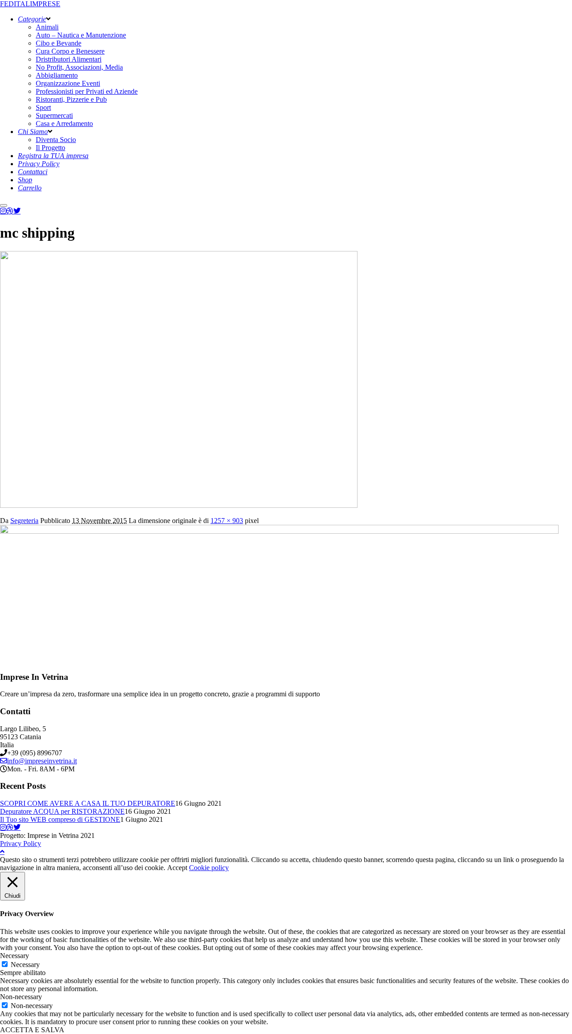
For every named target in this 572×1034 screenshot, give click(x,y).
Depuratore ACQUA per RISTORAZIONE (62, 811)
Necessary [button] (14, 955)
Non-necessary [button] (21, 997)
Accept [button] (177, 867)
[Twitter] (17, 210)
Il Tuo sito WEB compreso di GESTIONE (60, 819)
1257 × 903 (226, 520)
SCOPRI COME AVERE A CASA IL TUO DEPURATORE (87, 803)
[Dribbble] (9, 210)
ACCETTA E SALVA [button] (32, 1030)
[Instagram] (3, 210)
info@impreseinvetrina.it (42, 761)
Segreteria (24, 520)
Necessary (25, 964)
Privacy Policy (20, 843)
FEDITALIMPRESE (30, 4)
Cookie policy (209, 867)
